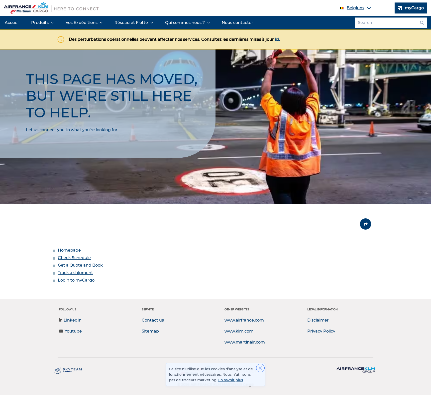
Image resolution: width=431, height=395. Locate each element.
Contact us (153, 320)
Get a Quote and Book (80, 265)
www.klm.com (238, 331)
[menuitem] (12, 22)
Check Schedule (74, 257)
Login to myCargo (76, 280)
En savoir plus (230, 380)
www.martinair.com (244, 342)
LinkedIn (73, 320)
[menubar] (129, 22)
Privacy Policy (321, 331)
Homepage (69, 250)
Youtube (73, 331)
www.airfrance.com (244, 320)
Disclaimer (318, 320)
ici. (277, 39)
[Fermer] (260, 368)
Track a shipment (75, 272)
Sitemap (150, 331)
